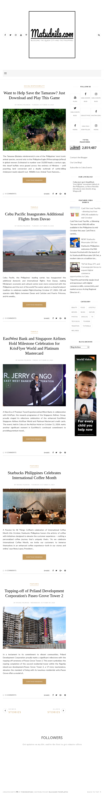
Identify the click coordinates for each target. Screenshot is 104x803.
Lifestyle (92, 307)
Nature (92, 312)
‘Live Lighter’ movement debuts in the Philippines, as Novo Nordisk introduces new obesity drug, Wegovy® (86, 187)
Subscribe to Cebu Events (81, 167)
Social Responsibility (34, 86)
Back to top (93, 792)
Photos (75, 317)
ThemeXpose (27, 792)
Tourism (86, 321)
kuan (75, 101)
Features (34, 466)
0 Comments (10, 194)
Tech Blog (76, 321)
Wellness (75, 330)
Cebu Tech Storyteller (85, 127)
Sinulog (84, 317)
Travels (34, 207)
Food (83, 307)
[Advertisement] (85, 460)
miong (75, 129)
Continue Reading (34, 180)
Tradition (75, 326)
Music (83, 312)
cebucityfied (85, 115)
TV (92, 317)
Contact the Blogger (78, 157)
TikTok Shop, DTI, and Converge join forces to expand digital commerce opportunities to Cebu (85, 270)
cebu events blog (85, 99)
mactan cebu (96, 115)
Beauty (74, 307)
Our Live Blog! (76, 162)
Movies (74, 312)
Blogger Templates (58, 792)
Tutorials (87, 326)
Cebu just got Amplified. (83, 182)
